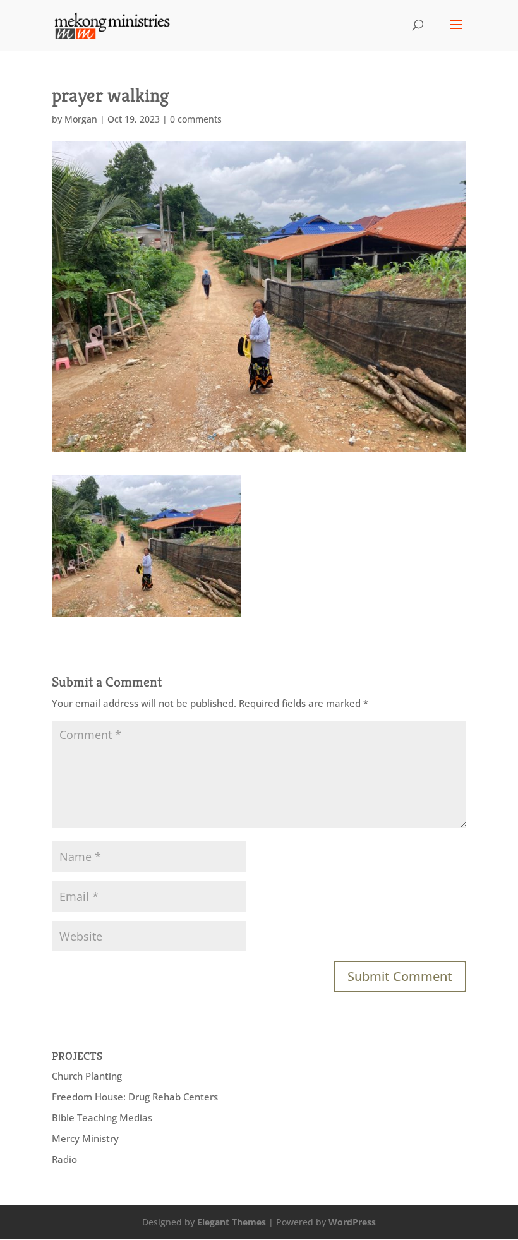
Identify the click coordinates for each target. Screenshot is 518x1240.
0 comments (196, 119)
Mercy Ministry (85, 1138)
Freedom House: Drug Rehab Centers (135, 1096)
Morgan (80, 119)
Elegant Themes (231, 1222)
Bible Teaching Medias (102, 1117)
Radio (64, 1159)
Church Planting (87, 1075)
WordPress (352, 1222)
